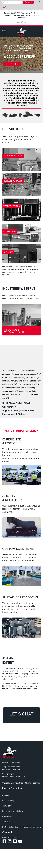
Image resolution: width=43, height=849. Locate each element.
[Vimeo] (15, 841)
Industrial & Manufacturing (14, 330)
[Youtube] (20, 841)
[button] (4, 32)
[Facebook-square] (4, 841)
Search (28, 2)
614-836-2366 (8, 774)
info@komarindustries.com (13, 776)
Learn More (21, 22)
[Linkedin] (10, 841)
